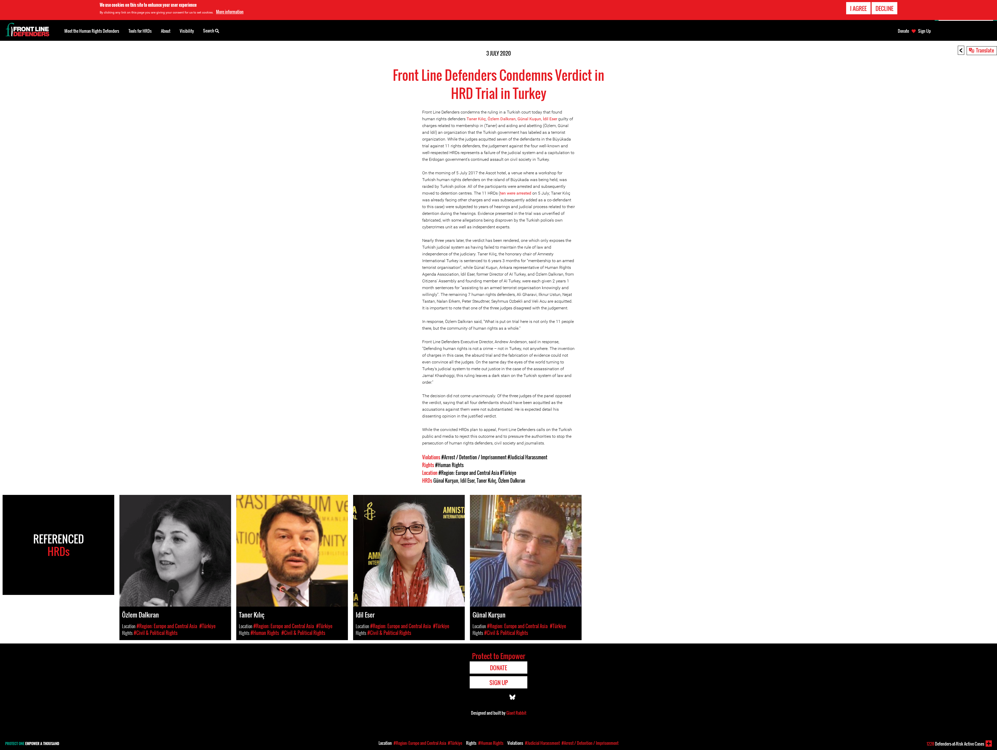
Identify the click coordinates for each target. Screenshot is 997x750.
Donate (903, 31)
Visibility (187, 31)
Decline (884, 8)
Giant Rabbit (516, 713)
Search (209, 31)
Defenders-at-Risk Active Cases (955, 744)
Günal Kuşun (529, 118)
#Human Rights (449, 465)
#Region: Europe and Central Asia (469, 472)
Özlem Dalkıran (502, 118)
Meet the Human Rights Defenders (91, 31)
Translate (985, 50)
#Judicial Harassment (527, 457)
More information (230, 12)
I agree (858, 8)
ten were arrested (515, 193)
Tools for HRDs (140, 31)
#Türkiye (508, 472)
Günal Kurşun (445, 480)
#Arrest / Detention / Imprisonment (474, 457)
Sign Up (924, 31)
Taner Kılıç (476, 118)
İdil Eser (550, 118)
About (165, 31)
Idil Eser (467, 480)
